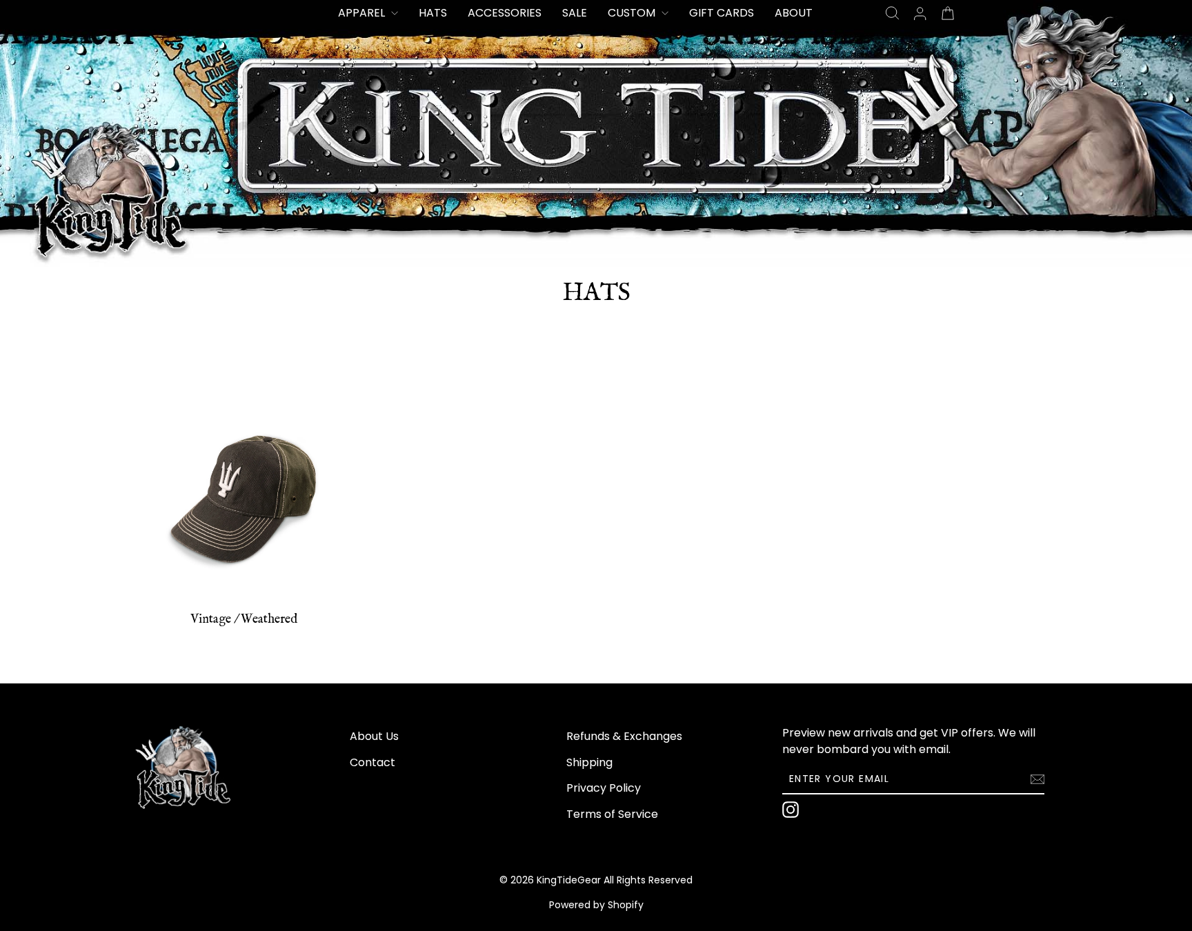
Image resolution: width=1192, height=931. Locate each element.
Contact (372, 762)
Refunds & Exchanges (624, 736)
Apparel (363, 13)
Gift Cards (721, 13)
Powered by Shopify (596, 905)
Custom (633, 13)
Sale (574, 13)
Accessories (505, 13)
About (794, 13)
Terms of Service (612, 814)
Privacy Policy (603, 788)
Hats (433, 13)
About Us (374, 736)
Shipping (589, 762)
